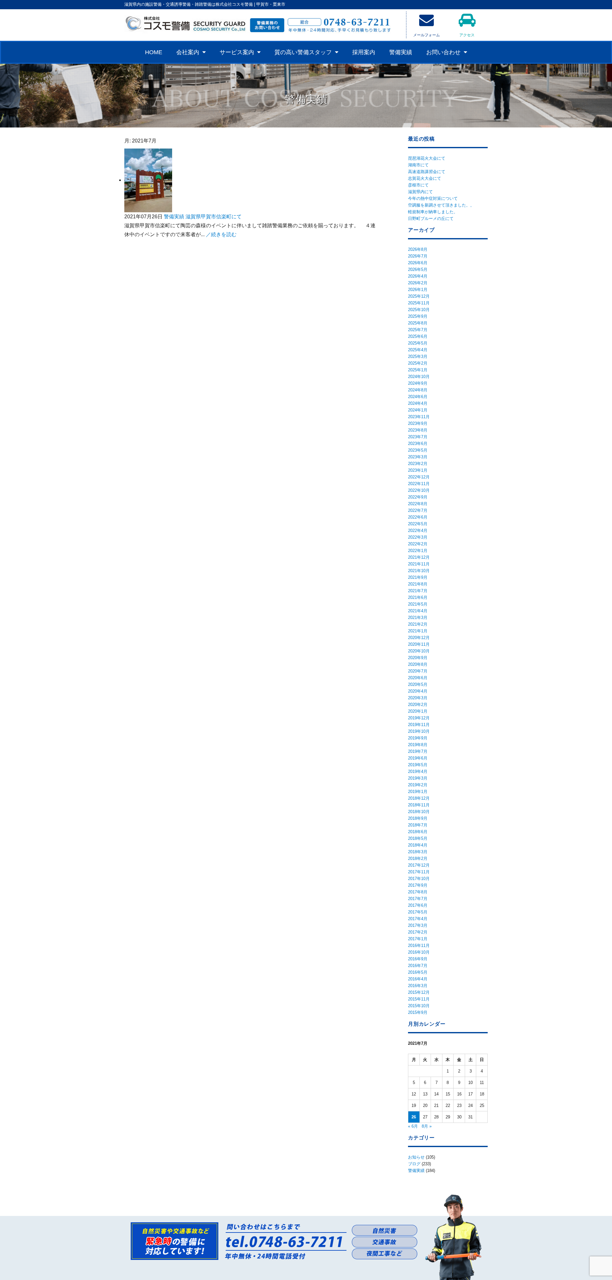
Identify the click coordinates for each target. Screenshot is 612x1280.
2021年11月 (419, 564)
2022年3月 (417, 537)
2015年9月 (417, 1012)
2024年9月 (417, 383)
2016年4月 (417, 979)
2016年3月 (417, 985)
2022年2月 (417, 544)
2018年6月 (417, 831)
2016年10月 (419, 952)
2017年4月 (417, 918)
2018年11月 (419, 805)
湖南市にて (418, 165)
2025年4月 (417, 349)
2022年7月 (417, 510)
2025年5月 (417, 343)
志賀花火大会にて (424, 178)
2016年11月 (419, 945)
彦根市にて (418, 185)
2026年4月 (417, 276)
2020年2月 (417, 704)
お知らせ (416, 1157)
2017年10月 (419, 878)
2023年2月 (417, 463)
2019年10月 (419, 731)
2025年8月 (417, 323)
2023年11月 (419, 416)
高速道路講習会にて (426, 171)
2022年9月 (417, 497)
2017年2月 (417, 932)
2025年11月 (419, 303)
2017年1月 (417, 938)
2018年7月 (417, 825)
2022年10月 (419, 490)
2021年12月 (419, 557)
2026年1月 (417, 289)
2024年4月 (417, 403)
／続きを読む (221, 234)
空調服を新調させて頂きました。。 (441, 205)
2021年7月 (417, 590)
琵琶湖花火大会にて (426, 158)
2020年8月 (417, 664)
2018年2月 (417, 858)
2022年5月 (417, 523)
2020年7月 (417, 671)
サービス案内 (237, 52)
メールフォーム (426, 35)
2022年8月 (417, 503)
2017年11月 (419, 871)
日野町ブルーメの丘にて (431, 218)
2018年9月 (417, 818)
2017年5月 (417, 912)
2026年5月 (417, 269)
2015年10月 (419, 1005)
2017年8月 (417, 892)
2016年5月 (417, 972)
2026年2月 (417, 282)
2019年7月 (417, 751)
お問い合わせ (443, 52)
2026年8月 (417, 249)
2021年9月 (417, 577)
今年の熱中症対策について (433, 198)
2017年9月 (417, 885)
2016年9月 (417, 958)
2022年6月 (417, 517)
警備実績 (400, 52)
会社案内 (187, 52)
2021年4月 (417, 610)
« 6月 (413, 1126)
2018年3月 (417, 851)
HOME (153, 52)
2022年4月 (417, 530)
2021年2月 (417, 624)
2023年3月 (417, 457)
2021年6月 (417, 597)
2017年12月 (419, 865)
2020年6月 (417, 677)
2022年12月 (419, 477)
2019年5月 (417, 764)
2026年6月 (417, 262)
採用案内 (363, 52)
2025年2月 (417, 363)
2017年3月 (417, 925)
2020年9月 (417, 657)
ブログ (414, 1163)
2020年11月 (419, 644)
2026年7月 (417, 256)
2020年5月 (417, 684)
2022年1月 (417, 550)
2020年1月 (417, 711)
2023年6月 (417, 443)
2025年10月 (419, 309)
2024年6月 (417, 396)
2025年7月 (417, 329)
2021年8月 (417, 584)
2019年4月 (417, 771)
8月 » (427, 1126)
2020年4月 (417, 691)
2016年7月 (417, 965)
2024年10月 (419, 376)
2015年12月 (419, 992)
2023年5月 (417, 450)
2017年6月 (417, 905)
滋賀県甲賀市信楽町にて (214, 216)
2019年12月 (419, 718)
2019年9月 (417, 738)
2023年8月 (417, 430)
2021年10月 (419, 570)
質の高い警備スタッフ (303, 52)
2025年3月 (417, 356)
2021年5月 (417, 604)
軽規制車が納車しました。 (433, 211)
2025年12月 (419, 296)
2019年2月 (417, 784)
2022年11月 (419, 483)
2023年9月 (417, 423)
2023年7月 (417, 436)
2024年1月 (417, 410)
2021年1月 (417, 631)
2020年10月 (419, 651)
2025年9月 (417, 316)
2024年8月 (417, 390)
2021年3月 (417, 617)
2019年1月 (417, 791)
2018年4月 (417, 845)
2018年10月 (419, 811)
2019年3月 (417, 778)
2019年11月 (419, 724)
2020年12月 (419, 637)
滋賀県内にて (420, 191)
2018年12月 (419, 798)
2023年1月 (417, 470)
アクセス (467, 35)
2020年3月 (417, 697)
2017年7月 (417, 898)
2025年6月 (417, 336)
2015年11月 (419, 999)
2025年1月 (417, 369)
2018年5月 (417, 838)
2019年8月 (417, 744)
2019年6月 (417, 758)
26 (414, 1117)
